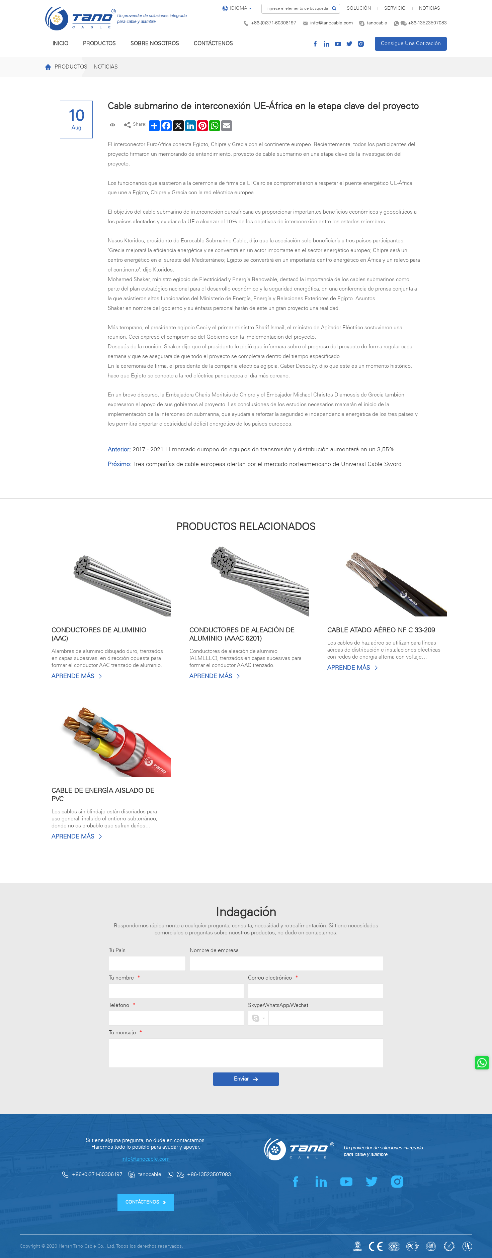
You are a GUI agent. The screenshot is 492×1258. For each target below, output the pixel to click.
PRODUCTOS (99, 43)
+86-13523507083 (427, 23)
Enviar (241, 1078)
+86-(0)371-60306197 (273, 23)
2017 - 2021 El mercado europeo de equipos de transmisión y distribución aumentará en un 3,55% (264, 449)
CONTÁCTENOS (213, 43)
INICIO (60, 43)
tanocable (377, 23)
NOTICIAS (429, 8)
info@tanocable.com (331, 23)
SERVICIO (395, 8)
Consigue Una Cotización (411, 43)
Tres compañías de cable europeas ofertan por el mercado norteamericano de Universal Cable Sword (267, 464)
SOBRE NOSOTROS (155, 43)
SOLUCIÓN (359, 8)
